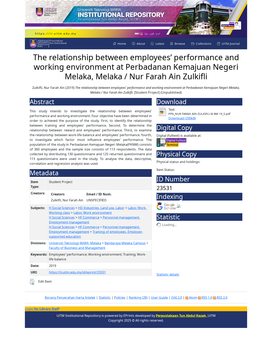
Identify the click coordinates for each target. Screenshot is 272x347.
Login (42, 309)
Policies (119, 297)
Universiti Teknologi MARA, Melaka (75, 243)
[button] (32, 282)
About (140, 44)
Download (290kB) (182, 118)
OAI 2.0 (176, 297)
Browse (179, 44)
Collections (203, 44)
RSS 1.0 (206, 297)
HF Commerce (88, 217)
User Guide (159, 297)
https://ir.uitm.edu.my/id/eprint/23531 (77, 272)
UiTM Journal (230, 44)
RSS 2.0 (221, 297)
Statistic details (168, 274)
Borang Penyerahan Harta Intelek (70, 297)
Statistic (105, 297)
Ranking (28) (138, 297)
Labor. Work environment (92, 212)
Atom (192, 297)
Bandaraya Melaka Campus (125, 243)
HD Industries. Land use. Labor (101, 208)
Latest (159, 44)
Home (121, 44)
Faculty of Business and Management (77, 248)
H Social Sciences (62, 208)
